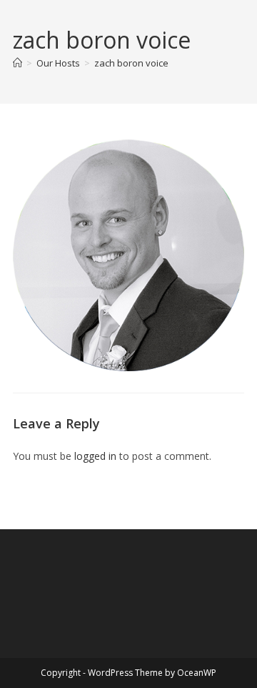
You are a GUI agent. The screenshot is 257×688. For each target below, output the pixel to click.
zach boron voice (131, 62)
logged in (95, 456)
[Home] (17, 62)
